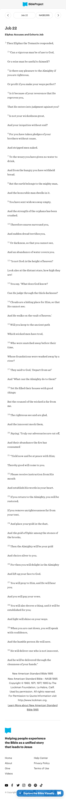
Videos (9, 773)
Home (8, 757)
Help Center (41, 757)
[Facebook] (12, 785)
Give (7, 768)
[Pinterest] (29, 785)
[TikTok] (41, 785)
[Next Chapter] (58, 15)
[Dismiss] (19, 793)
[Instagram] (24, 785)
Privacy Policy (42, 763)
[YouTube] (6, 785)
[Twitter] (18, 785)
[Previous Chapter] (8, 15)
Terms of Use (41, 768)
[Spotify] (35, 785)
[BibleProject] (33, 4)
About (8, 763)
